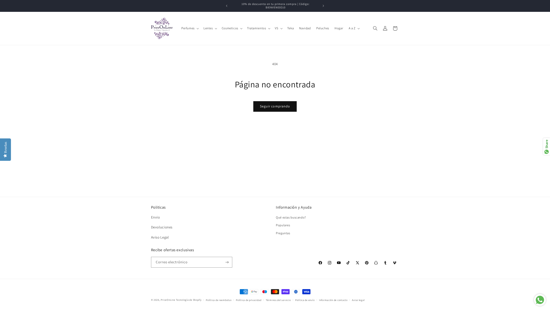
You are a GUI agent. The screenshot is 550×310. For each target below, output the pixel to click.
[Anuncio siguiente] (323, 6)
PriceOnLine (168, 299)
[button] (190, 28)
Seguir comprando (275, 106)
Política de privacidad (248, 300)
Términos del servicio (278, 300)
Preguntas (283, 233)
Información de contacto (333, 300)
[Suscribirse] (227, 262)
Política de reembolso (218, 300)
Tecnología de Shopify (188, 299)
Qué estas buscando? (291, 217)
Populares (283, 225)
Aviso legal (358, 300)
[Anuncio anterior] (226, 6)
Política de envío (305, 300)
